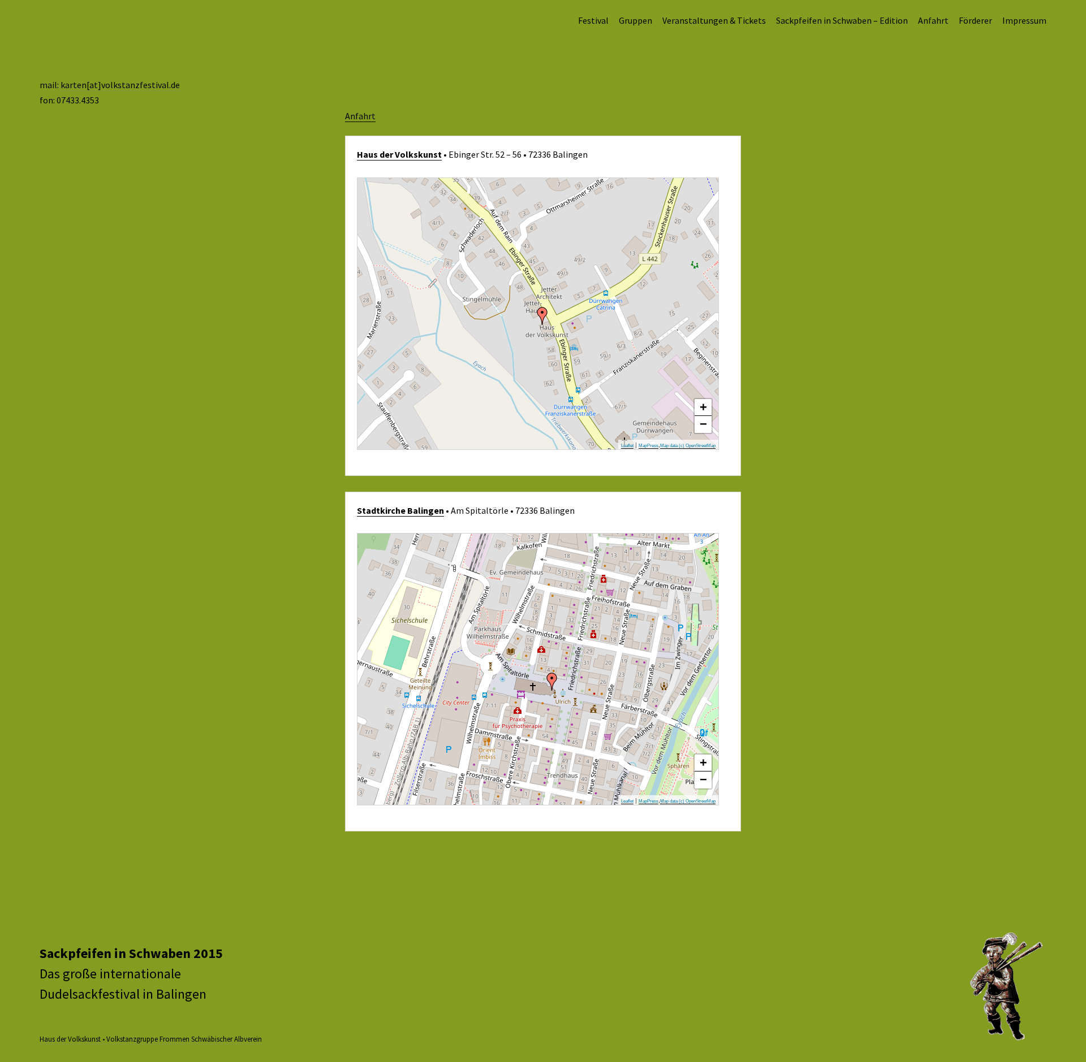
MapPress (648, 445)
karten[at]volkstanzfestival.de (120, 84)
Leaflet (627, 445)
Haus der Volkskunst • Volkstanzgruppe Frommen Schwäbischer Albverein (151, 1039)
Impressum (1024, 20)
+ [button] (703, 407)
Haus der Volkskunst (399, 154)
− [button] (703, 424)
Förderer (975, 20)
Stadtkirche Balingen (400, 510)
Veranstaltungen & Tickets (714, 20)
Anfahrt (933, 20)
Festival (593, 20)
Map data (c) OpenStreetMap (688, 445)
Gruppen (635, 20)
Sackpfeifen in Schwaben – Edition (842, 20)
